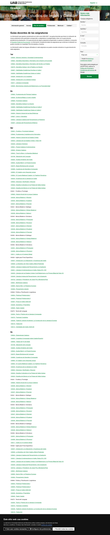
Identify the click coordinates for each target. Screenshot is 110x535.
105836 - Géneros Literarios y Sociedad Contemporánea (27, 57)
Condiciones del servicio (87, 70)
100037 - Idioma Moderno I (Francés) (21, 204)
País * (82, 52)
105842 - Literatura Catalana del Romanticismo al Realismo (28, 119)
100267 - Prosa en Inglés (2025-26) (21, 302)
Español (95, 3)
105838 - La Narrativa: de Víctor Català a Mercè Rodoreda (27, 264)
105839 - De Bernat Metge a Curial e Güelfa (23, 97)
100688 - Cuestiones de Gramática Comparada (24, 169)
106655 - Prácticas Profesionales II (21, 298)
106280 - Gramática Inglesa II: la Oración (22, 104)
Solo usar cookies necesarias (17, 529)
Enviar (89, 76)
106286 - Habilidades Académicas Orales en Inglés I (26, 73)
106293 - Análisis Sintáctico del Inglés (21, 159)
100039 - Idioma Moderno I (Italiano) (21, 213)
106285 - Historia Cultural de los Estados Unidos (24, 137)
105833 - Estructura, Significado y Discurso (23, 182)
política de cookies (46, 525)
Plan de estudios (39, 25)
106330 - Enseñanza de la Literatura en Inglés (24, 178)
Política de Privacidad (86, 68)
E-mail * (82, 36)
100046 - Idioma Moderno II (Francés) (21, 232)
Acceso (28, 25)
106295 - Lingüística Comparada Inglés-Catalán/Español (27, 338)
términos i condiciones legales (87, 59)
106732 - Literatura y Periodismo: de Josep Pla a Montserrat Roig (29, 279)
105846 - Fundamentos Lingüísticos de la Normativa (25, 134)
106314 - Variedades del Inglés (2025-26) (22, 327)
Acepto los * (87, 59)
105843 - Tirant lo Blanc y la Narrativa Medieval (24, 153)
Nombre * (83, 22)
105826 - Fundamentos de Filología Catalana (23, 94)
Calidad (69, 25)
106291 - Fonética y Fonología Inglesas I (22, 131)
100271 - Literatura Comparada (20, 83)
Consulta (83, 43)
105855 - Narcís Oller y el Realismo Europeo (23, 286)
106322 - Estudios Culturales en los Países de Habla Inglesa (28, 185)
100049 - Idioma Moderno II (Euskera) (21, 229)
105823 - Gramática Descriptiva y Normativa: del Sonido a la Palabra (30, 64)
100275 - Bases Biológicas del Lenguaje (22, 166)
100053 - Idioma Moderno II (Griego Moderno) (24, 238)
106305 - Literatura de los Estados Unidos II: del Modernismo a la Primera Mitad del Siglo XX (37, 273)
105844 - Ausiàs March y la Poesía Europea (23, 163)
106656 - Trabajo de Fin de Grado (20, 341)
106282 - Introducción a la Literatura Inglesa (23, 80)
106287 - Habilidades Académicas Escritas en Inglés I (26, 70)
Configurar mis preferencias (41, 529)
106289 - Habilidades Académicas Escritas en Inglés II (26, 107)
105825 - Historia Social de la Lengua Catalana (24, 194)
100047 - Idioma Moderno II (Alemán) (21, 226)
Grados (15, 8)
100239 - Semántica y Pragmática (20, 305)
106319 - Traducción (16, 324)
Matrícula (60, 25)
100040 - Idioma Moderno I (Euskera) (21, 201)
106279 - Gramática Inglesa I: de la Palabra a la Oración (27, 67)
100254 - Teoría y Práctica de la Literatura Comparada (26, 314)
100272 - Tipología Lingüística (19, 317)
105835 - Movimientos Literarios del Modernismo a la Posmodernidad (30, 86)
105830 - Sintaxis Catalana (18, 150)
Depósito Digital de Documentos (21, 42)
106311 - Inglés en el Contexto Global (21, 254)
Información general (18, 25)
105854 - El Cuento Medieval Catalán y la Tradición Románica (28, 175)
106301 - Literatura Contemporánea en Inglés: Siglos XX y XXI (28, 270)
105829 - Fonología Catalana (19, 101)
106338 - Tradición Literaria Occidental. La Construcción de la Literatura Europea (34, 320)
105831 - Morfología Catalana (19, 283)
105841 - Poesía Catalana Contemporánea (23, 147)
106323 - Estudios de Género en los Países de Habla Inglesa (28, 188)
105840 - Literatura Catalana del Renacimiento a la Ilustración (28, 267)
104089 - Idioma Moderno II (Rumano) (21, 251)
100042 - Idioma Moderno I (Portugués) (22, 219)
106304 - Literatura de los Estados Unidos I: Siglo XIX (26, 141)
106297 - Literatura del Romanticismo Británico (24, 123)
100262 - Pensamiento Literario (20, 289)
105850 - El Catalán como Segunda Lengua (23, 172)
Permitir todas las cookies (64, 529)
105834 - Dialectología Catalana (20, 335)
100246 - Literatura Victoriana (19, 144)
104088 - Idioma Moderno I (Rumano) (21, 223)
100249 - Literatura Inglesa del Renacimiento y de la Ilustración (29, 276)
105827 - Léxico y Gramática (19, 116)
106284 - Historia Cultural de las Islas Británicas (24, 113)
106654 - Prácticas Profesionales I (20, 295)
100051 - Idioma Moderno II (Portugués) (22, 248)
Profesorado (51, 25)
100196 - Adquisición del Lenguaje (21, 156)
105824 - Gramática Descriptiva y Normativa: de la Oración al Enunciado (31, 61)
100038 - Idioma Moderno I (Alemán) (21, 197)
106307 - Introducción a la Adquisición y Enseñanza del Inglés (28, 260)
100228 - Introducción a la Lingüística (21, 76)
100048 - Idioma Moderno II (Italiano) (21, 242)
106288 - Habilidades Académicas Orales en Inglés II (26, 110)
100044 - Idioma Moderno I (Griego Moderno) (23, 210)
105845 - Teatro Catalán (17, 308)
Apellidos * (83, 29)
